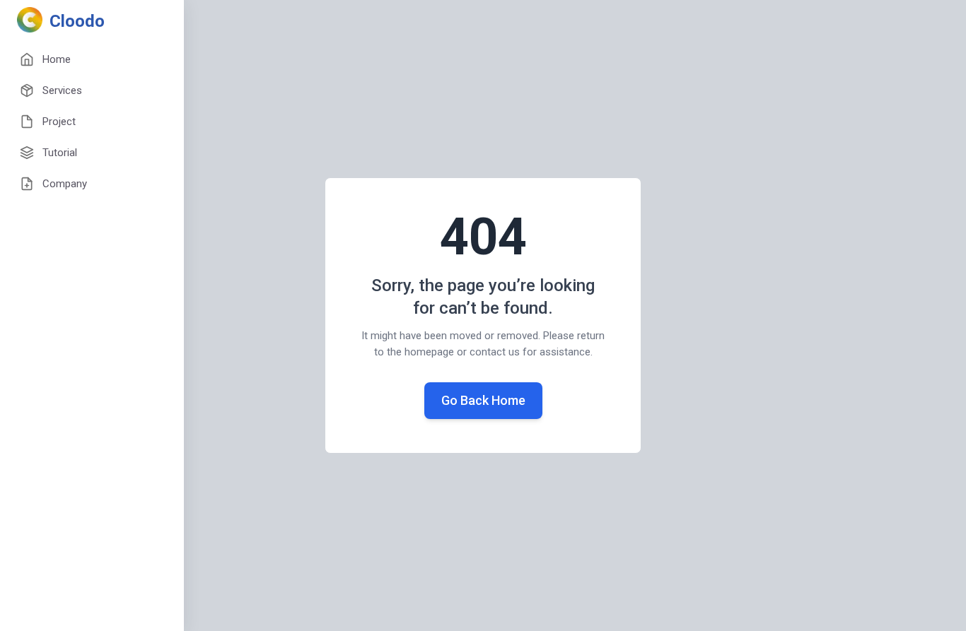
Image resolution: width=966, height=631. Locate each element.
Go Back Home (483, 400)
